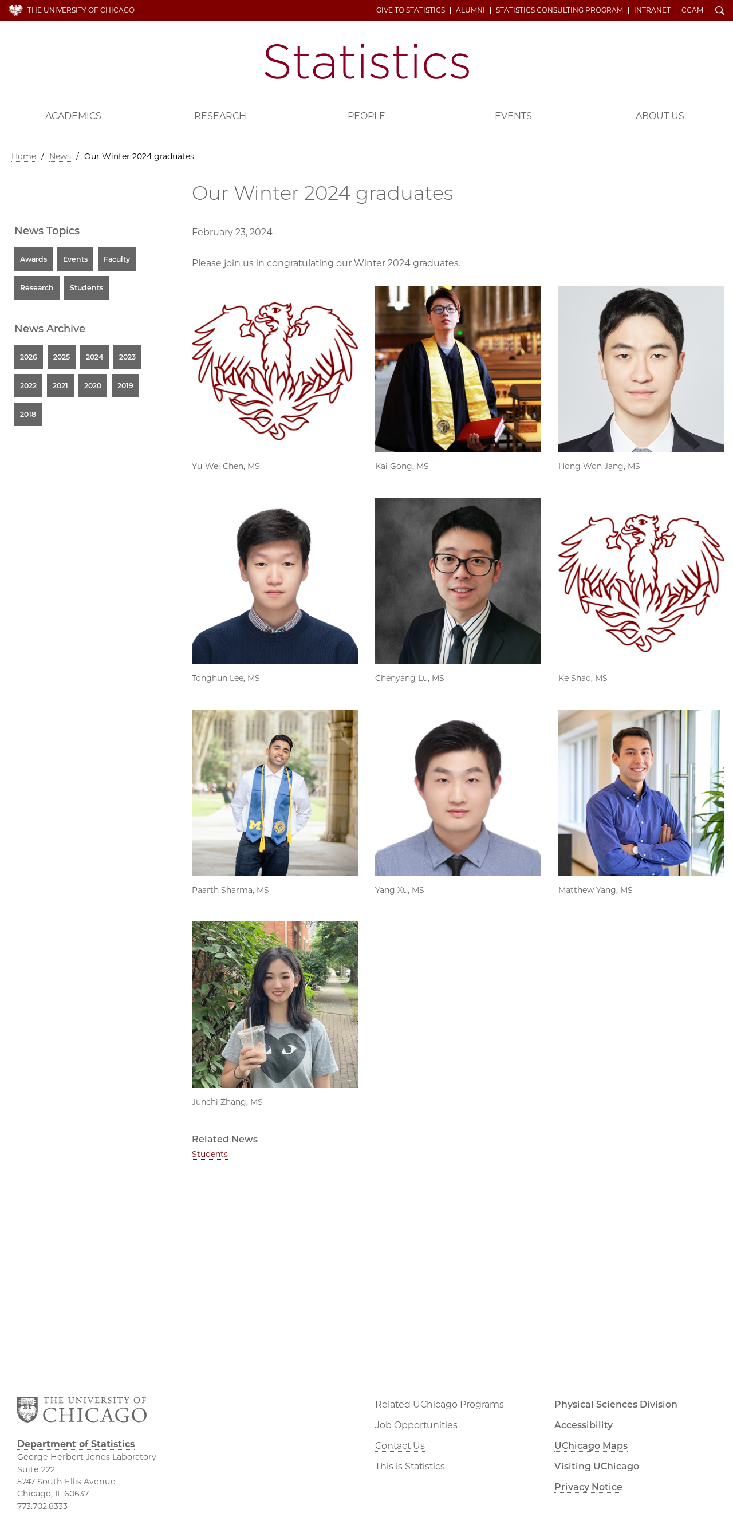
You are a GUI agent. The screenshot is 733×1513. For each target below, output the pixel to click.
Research (220, 116)
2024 (94, 357)
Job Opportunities (416, 1425)
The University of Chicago (81, 10)
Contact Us (400, 1445)
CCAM (692, 10)
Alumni (470, 10)
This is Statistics (410, 1466)
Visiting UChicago (596, 1466)
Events (513, 116)
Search (719, 11)
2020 (92, 385)
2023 (127, 357)
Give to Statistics (410, 10)
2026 (28, 357)
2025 (61, 357)
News (60, 156)
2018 (28, 414)
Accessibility (583, 1425)
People (366, 116)
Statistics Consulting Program (559, 10)
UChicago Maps (591, 1445)
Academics (73, 116)
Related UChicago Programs (439, 1404)
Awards (33, 259)
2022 (28, 385)
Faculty (117, 259)
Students (210, 1154)
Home (23, 156)
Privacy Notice (588, 1487)
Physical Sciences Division (615, 1404)
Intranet (652, 10)
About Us (660, 116)
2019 (125, 385)
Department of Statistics (367, 61)
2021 (60, 385)
